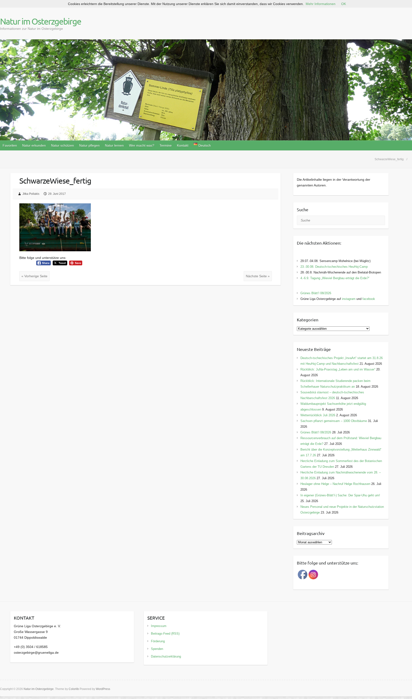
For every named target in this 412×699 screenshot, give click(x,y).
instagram (348, 299)
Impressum (158, 626)
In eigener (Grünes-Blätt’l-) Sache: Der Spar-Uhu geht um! (340, 495)
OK (343, 4)
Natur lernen (114, 145)
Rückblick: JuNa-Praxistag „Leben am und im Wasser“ (337, 369)
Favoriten (10, 145)
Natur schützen (62, 145)
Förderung (158, 641)
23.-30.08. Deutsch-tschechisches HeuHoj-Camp (334, 266)
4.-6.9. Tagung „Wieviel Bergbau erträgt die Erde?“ (334, 278)
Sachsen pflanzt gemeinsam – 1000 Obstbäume (333, 421)
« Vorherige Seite (34, 276)
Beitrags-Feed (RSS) (165, 633)
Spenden (157, 649)
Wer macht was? (141, 145)
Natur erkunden (34, 145)
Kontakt (182, 145)
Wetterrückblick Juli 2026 (317, 415)
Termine (166, 145)
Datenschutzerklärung (166, 656)
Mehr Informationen (320, 4)
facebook (368, 299)
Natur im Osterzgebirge (40, 21)
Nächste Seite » (258, 276)
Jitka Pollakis (30, 193)
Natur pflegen (89, 145)
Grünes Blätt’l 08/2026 (315, 293)
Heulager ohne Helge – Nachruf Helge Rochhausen (335, 484)
